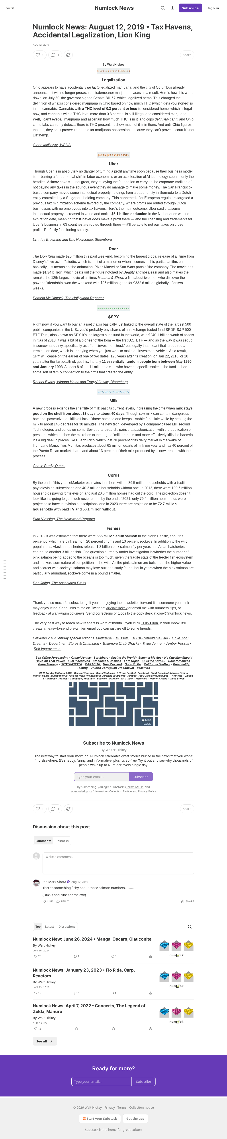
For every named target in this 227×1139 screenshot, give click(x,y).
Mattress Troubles (57, 678)
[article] (113, 948)
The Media (176, 675)
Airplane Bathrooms (113, 675)
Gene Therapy (48, 664)
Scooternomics (179, 661)
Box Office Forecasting (52, 657)
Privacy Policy (147, 791)
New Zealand (112, 664)
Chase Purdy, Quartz (49, 466)
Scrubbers (101, 657)
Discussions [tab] (67, 927)
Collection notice (141, 1107)
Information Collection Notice (112, 791)
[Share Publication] (172, 8)
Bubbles (114, 678)
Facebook (143, 673)
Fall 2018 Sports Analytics (153, 675)
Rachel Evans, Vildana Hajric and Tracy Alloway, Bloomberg (80, 382)
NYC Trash (127, 678)
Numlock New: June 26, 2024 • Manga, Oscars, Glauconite (92, 939)
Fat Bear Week (77, 675)
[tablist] (52, 840)
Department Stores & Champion (74, 643)
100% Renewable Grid (150, 638)
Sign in (213, 8)
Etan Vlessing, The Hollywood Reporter (64, 519)
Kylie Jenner (153, 643)
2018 (69, 673)
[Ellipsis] (192, 881)
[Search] (162, 8)
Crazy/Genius (81, 657)
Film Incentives (79, 661)
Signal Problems (105, 673)
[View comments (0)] (76, 1028)
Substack (91, 1129)
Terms (122, 1107)
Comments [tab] (43, 841)
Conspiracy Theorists (82, 678)
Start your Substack (102, 1118)
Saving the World (123, 657)
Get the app (135, 1118)
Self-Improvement (47, 649)
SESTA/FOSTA (71, 664)
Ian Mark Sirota (54, 881)
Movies (174, 673)
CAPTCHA (93, 664)
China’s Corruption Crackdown (112, 667)
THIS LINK (150, 623)
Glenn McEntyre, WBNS (52, 145)
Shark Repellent (160, 673)
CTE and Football (126, 673)
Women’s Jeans (158, 678)
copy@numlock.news (174, 613)
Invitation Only (59, 675)
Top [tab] (38, 927)
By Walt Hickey (44, 945)
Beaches (102, 678)
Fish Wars (141, 678)
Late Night (131, 661)
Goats (45, 675)
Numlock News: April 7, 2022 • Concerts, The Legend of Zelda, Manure (89, 1008)
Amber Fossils (177, 643)
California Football (157, 664)
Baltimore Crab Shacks (121, 643)
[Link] (26, 79)
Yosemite (143, 667)
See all (41, 1041)
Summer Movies (149, 657)
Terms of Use (134, 787)
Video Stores (177, 678)
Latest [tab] (49, 927)
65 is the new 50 (153, 661)
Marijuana (104, 638)
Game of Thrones (84, 673)
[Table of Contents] (5, 569)
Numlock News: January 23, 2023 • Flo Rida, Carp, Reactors (84, 973)
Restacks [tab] (62, 841)
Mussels (122, 638)
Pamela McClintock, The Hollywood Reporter (68, 298)
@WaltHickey (116, 608)
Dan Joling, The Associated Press (59, 583)
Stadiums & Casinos (107, 661)
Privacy (109, 1107)
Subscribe (190, 8)
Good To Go (133, 664)
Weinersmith (93, 675)
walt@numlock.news (68, 613)
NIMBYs (132, 675)
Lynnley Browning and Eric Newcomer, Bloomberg (72, 239)
